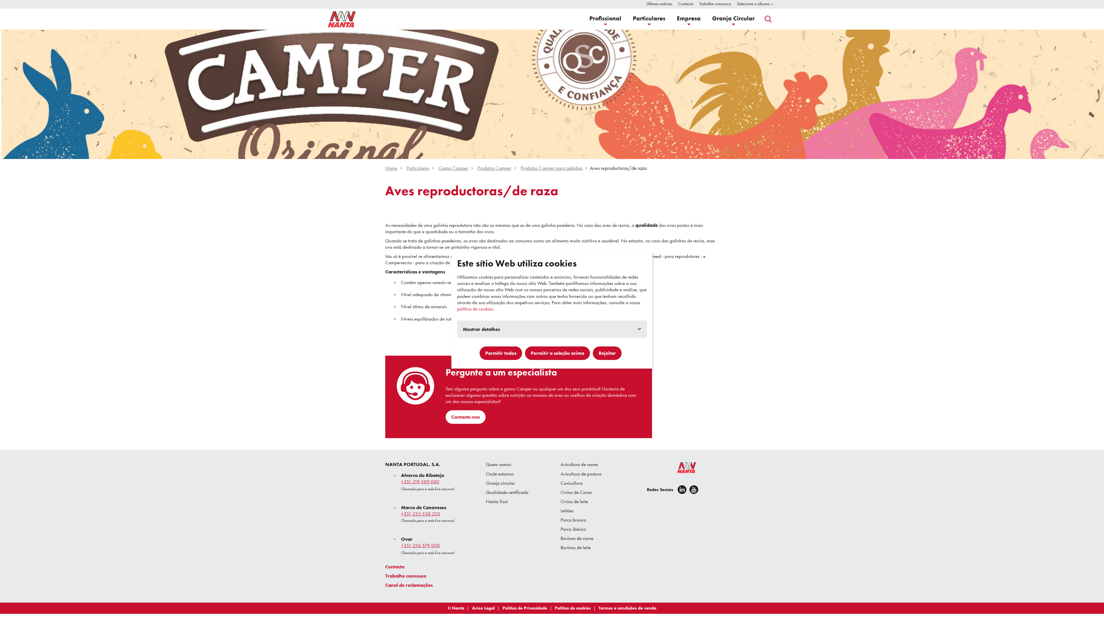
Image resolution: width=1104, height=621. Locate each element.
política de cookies (475, 309)
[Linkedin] (682, 489)
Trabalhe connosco (405, 576)
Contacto (395, 567)
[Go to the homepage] (683, 469)
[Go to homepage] (342, 19)
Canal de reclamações (409, 585)
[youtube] (693, 489)
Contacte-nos (465, 417)
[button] (605, 19)
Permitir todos (500, 353)
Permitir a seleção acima (557, 353)
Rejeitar (607, 353)
